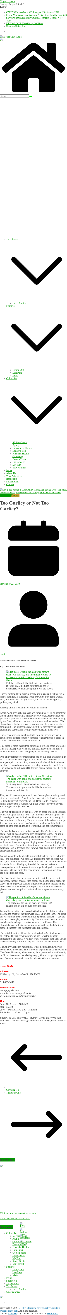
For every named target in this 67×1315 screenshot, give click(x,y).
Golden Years (19, 459)
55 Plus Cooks (19, 442)
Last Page (17, 372)
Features (10, 306)
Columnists (11, 378)
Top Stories (11, 239)
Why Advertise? (14, 476)
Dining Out (18, 370)
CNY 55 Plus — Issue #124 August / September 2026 (32, 12)
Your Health (18, 1264)
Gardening (17, 456)
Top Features (12, 1283)
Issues (9, 470)
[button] (36, 300)
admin (3, 654)
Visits (15, 375)
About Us (11, 473)
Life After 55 (18, 462)
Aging (15, 445)
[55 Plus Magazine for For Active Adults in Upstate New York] (33, 93)
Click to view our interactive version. (18, 1213)
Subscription (12, 481)
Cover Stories (19, 303)
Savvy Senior (19, 467)
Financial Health (20, 453)
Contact (10, 484)
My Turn (16, 464)
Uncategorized (13, 1292)
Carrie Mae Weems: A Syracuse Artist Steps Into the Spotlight (36, 15)
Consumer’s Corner (22, 448)
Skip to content (7, 1)
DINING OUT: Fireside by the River (24, 23)
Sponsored (11, 1280)
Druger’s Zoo (19, 450)
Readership (11, 478)
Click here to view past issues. (15, 1218)
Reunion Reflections (16, 26)
